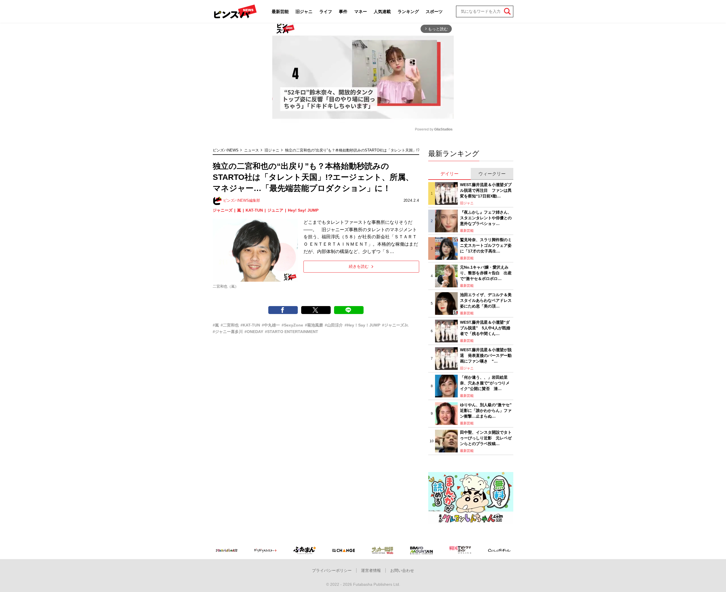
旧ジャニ (304, 11)
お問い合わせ (402, 570)
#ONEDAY (253, 331)
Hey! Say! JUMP (303, 210)
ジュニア (275, 210)
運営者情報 (371, 570)
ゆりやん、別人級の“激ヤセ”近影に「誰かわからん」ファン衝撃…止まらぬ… (486, 410)
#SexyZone (292, 325)
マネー (360, 11)
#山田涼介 (334, 325)
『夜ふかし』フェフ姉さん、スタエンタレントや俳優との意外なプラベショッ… (486, 218)
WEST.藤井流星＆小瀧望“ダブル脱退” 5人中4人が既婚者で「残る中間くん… (485, 328)
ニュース (251, 150)
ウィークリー (492, 173)
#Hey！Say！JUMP (362, 325)
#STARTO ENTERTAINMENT (291, 331)
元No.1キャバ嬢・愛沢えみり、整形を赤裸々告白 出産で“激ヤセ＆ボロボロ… (486, 273)
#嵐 (216, 325)
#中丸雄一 (271, 325)
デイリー (449, 173)
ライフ (325, 11)
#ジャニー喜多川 (228, 331)
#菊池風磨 (314, 325)
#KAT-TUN (250, 325)
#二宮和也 (230, 325)
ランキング (408, 11)
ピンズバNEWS (226, 150)
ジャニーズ (223, 210)
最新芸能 (280, 11)
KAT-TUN (254, 210)
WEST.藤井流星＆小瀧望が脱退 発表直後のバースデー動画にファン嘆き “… (486, 355)
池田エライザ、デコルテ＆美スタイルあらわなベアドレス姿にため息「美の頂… (486, 300)
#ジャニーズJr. (395, 325)
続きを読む (359, 266)
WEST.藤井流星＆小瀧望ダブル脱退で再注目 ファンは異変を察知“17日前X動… (486, 190)
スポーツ (434, 11)
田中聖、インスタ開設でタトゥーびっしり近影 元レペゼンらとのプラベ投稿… (486, 438)
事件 (343, 11)
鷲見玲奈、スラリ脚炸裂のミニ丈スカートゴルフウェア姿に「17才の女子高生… (486, 245)
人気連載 (382, 11)
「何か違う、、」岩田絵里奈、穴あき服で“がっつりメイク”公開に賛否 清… (485, 383)
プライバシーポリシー (332, 570)
